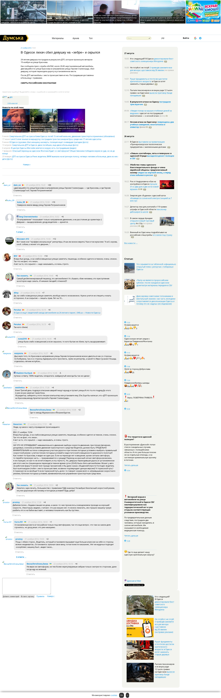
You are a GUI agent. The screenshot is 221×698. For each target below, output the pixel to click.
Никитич (17, 424)
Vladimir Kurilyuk (24, 373)
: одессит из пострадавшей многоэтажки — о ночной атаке (147, 114)
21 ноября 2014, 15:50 (40, 202)
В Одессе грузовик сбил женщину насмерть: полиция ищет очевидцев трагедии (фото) (49, 142)
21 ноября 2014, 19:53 (43, 485)
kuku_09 (21, 202)
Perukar (17, 310)
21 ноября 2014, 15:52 (49, 216)
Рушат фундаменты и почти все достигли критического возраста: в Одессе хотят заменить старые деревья (164, 648)
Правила (40, 596)
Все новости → (131, 243)
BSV (15, 256)
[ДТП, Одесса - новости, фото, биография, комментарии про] (4, 97)
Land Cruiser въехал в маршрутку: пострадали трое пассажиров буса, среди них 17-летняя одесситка (56, 139)
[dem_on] (6, 185)
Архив (76, 38)
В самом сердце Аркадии (141, 218)
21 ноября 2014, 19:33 (34, 539)
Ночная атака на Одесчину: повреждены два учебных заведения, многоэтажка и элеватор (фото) (22, 21)
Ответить (17, 195)
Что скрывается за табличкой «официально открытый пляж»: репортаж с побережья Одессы (156, 267)
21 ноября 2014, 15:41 (36, 185)
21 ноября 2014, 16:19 (36, 310)
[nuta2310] (10, 337)
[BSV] (6, 261)
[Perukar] (6, 314)
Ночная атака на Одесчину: (143, 122)
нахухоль (18, 353)
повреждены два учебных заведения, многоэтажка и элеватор (152, 124)
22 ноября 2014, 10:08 (66, 409)
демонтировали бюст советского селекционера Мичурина (151, 59)
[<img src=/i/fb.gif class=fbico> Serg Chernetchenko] (9, 221)
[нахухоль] (6, 353)
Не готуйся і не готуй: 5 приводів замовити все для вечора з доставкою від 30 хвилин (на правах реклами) (164, 625)
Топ (91, 38)
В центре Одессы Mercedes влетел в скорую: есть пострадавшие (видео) (43, 148)
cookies (114, 695)
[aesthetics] (7, 387)
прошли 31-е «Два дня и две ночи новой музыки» (144, 186)
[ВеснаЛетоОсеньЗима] (16, 408)
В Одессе (134, 142)
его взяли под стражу (162, 235)
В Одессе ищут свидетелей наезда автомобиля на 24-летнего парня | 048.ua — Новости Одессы (57, 312)
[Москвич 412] (9, 244)
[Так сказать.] (9, 280)
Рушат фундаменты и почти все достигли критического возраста (148, 80)
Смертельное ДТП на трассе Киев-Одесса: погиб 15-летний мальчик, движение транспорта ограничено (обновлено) (62, 136)
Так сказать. (23, 275)
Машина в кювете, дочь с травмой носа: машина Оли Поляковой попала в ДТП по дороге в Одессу (14, 127)
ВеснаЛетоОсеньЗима (40, 409)
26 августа (129, 136)
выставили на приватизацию (152, 142)
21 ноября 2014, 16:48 (47, 373)
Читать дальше (131, 465)
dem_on (17, 185)
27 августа (129, 53)
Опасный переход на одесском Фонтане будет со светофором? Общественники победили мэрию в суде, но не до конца (58, 152)
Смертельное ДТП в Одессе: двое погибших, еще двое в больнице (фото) (45, 145)
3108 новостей (12, 103)
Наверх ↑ (27, 164)
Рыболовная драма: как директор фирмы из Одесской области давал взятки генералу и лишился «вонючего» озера (162, 20)
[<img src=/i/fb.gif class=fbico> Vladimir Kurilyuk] (6, 378)
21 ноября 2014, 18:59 (38, 522)
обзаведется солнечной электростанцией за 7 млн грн (151, 199)
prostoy (16, 502)
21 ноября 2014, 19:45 (43, 275)
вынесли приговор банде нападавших (151, 94)
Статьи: (128, 258)
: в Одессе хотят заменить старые (147, 82)
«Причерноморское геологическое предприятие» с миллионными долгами (148, 145)
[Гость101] (7, 522)
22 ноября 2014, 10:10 (63, 564)
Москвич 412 (23, 239)
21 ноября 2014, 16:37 (38, 353)
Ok (121, 695)
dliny (16, 292)
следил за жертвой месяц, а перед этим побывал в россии (150, 173)
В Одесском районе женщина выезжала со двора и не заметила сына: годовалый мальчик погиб (43, 127)
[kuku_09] (9, 200)
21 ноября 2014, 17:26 (39, 387)
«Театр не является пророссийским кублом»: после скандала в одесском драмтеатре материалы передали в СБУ (154, 283)
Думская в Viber (134, 581)
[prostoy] (6, 502)
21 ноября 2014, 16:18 (30, 292)
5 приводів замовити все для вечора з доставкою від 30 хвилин (151, 68)
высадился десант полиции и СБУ (152, 157)
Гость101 (19, 522)
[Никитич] (6, 424)
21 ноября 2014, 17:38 (31, 502)
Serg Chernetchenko (28, 216)
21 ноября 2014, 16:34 (41, 338)
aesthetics (20, 387)
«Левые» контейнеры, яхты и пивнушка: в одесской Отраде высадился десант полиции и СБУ (68, 21)
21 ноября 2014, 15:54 (32, 256)
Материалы (58, 38)
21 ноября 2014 (26, 48)
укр (162, 38)
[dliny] (6, 297)
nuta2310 (22, 338)
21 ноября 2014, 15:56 (41, 239)
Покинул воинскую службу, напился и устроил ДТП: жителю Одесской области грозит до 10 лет (71, 127)
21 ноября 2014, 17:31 (37, 424)
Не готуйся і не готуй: (140, 67)
